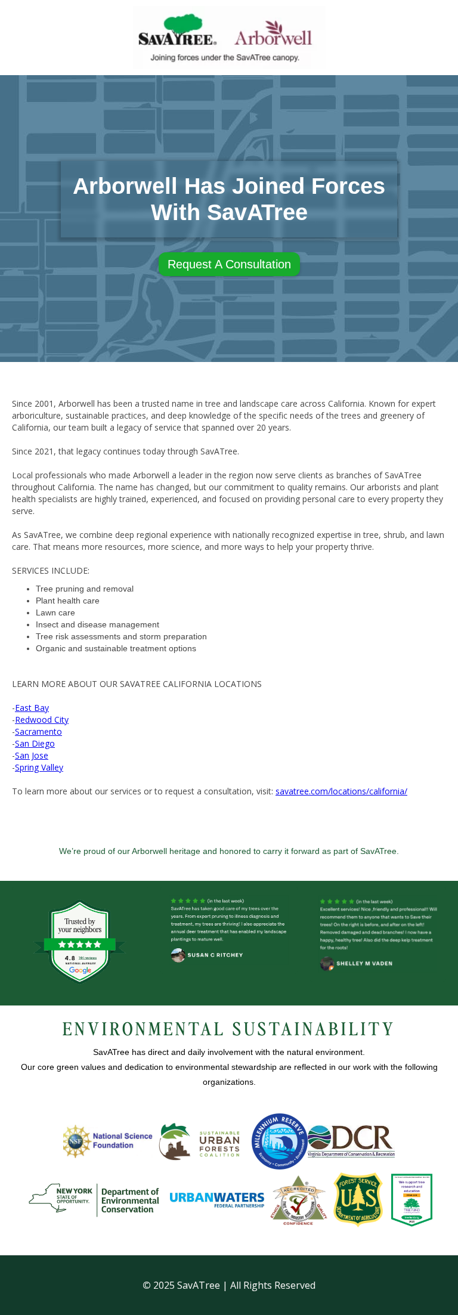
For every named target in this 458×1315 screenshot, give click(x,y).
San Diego (35, 743)
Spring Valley (39, 767)
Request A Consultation (229, 264)
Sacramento (38, 731)
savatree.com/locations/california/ (341, 791)
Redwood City (42, 719)
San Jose (31, 755)
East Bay (32, 707)
